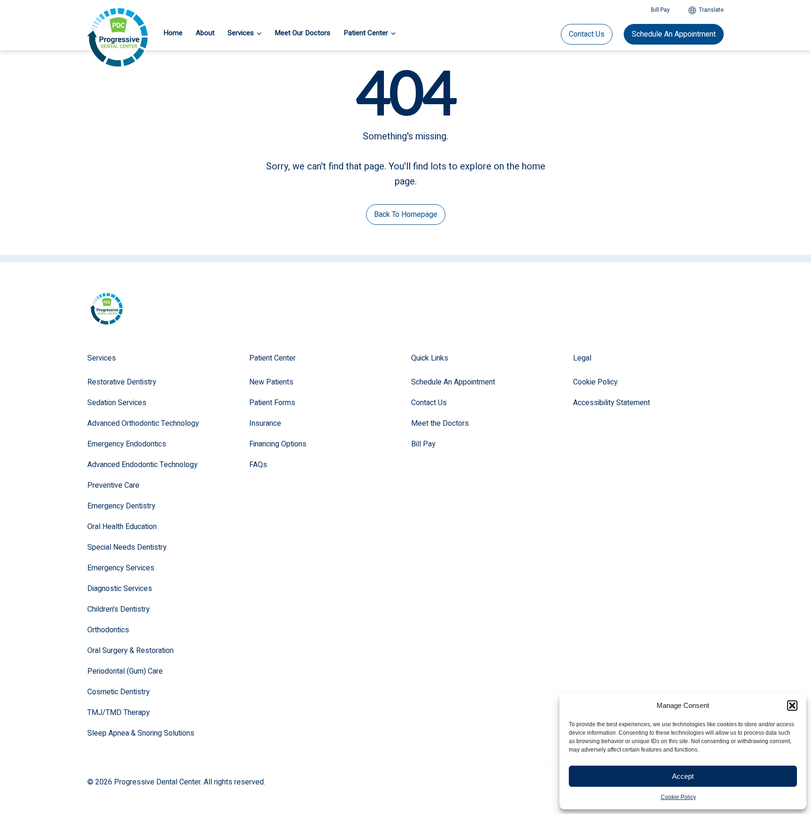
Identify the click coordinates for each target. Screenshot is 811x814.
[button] (792, 705)
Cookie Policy (678, 797)
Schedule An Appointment (674, 34)
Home (173, 33)
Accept (683, 776)
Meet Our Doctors (302, 33)
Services (241, 33)
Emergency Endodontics (126, 444)
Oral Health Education (122, 526)
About (205, 33)
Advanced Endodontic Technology (142, 464)
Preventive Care (113, 485)
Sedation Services (116, 402)
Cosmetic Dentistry (118, 692)
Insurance (265, 423)
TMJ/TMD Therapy (118, 712)
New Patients (271, 382)
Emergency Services (120, 568)
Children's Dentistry (118, 609)
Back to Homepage (405, 214)
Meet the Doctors (440, 423)
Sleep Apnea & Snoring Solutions (140, 733)
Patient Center (366, 33)
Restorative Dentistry (121, 382)
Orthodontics (108, 630)
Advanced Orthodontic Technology (143, 423)
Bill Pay (660, 10)
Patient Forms (272, 402)
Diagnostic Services (119, 588)
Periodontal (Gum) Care (125, 671)
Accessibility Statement (611, 402)
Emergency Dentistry (121, 506)
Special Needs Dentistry (127, 547)
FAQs (258, 464)
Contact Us (586, 34)
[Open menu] (259, 33)
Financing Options (277, 444)
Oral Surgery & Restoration (130, 650)
